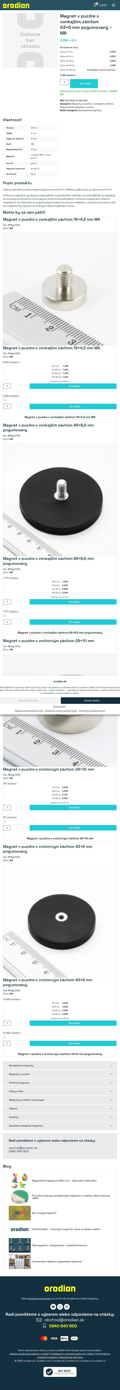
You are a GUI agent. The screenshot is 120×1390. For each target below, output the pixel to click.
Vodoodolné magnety (89, 110)
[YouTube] (60, 1307)
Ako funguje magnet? (44, 1213)
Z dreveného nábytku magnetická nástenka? (57, 1261)
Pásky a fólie (16, 1091)
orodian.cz (86, 1360)
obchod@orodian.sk (23, 1148)
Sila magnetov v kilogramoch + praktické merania (59, 1245)
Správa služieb (59, 706)
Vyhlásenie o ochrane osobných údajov (61, 711)
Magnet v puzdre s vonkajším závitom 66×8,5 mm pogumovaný (60, 632)
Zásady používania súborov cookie (29, 711)
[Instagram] (67, 1307)
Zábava (13, 1108)
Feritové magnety (19, 1082)
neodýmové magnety (40, 1298)
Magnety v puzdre (19, 1074)
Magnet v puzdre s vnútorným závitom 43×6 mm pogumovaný (60, 1054)
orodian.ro (100, 1360)
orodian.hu (72, 1360)
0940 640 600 (19, 1151)
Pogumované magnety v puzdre (77, 107)
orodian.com (44, 1360)
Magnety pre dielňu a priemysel (26, 1099)
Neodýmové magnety (21, 1065)
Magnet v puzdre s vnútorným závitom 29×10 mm (60, 838)
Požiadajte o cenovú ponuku (101, 70)
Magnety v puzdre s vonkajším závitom (92, 103)
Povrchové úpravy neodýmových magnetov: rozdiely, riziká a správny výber (71, 1197)
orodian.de (59, 1360)
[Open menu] (113, 5)
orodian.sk (29, 1360)
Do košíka (85, 83)
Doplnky (13, 1117)
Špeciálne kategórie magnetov (26, 1125)
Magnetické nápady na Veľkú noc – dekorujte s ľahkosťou (64, 1181)
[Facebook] (53, 1307)
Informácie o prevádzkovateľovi (92, 711)
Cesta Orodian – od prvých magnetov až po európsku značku (66, 1229)
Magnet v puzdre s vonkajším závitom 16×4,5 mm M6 (60, 417)
